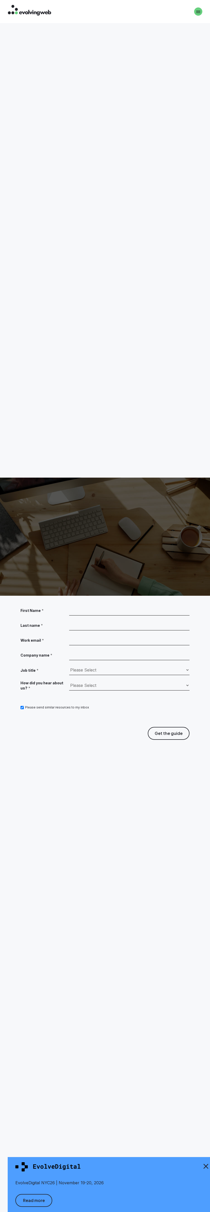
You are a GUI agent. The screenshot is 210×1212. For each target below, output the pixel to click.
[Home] (29, 11)
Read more (34, 1200)
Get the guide (169, 733)
